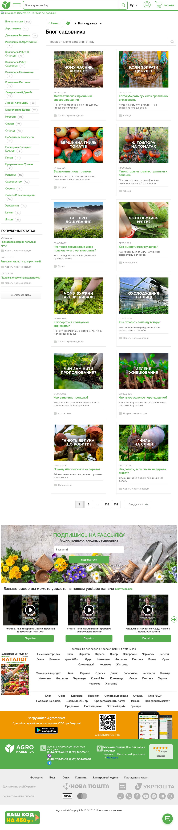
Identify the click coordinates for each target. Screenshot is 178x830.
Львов (40, 659)
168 (107, 504)
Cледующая (136, 504)
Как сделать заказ (136, 777)
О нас (61, 696)
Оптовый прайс (116, 706)
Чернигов (105, 664)
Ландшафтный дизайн (18, 94)
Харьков (84, 654)
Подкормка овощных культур (18, 149)
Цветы (12, 212)
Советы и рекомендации (20, 197)
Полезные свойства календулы (20, 277)
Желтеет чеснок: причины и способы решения (73, 98)
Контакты (77, 696)
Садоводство (16, 181)
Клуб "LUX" (155, 696)
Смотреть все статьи (20, 295)
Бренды (135, 706)
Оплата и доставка (116, 696)
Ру (132, 5)
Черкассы (148, 654)
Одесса (99, 654)
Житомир (122, 664)
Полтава (137, 659)
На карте (112, 757)
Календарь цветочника (19, 74)
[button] (167, 819)
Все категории (17, 21)
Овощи (12, 123)
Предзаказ (72, 706)
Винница (55, 659)
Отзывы (138, 696)
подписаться (89, 559)
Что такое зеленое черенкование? (143, 397)
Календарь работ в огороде (17, 54)
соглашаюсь (69, 565)
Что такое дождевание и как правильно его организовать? (75, 248)
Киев (70, 654)
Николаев (104, 659)
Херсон (164, 654)
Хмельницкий (86, 664)
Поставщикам (93, 706)
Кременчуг (116, 678)
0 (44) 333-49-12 (57, 752)
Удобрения (15, 205)
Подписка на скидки (48, 701)
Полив (11, 157)
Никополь (121, 659)
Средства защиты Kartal (109, 701)
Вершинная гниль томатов (72, 171)
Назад (55, 23)
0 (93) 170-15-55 (79, 752)
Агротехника (16, 28)
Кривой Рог (72, 659)
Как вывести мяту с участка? (138, 247)
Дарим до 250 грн (77, 701)
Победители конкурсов (19, 139)
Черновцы (79, 678)
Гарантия (93, 696)
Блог (48, 696)
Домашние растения (20, 35)
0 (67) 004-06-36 (80, 759)
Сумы (165, 659)
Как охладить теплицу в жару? (140, 322)
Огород (13, 130)
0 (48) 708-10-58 (57, 759)
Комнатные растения (17, 84)
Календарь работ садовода (15, 64)
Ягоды (12, 219)
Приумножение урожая (19, 166)
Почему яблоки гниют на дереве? (77, 469)
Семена (12, 188)
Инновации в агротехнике (21, 43)
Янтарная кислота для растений (21, 261)
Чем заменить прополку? (71, 397)
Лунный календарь (19, 102)
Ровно (152, 659)
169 (116, 504)
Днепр (114, 654)
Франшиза (36, 777)
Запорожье (130, 654)
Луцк (88, 659)
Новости (13, 116)
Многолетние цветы (20, 109)
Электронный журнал (105, 777)
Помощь (135, 701)
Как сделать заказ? (157, 701)
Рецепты (13, 174)
